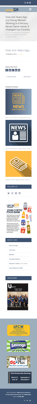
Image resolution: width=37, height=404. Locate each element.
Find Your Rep (13, 245)
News (21, 54)
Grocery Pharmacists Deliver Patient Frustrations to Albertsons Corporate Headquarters (18, 148)
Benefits (11, 254)
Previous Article (10, 77)
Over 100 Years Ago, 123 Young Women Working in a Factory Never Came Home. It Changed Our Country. (18, 50)
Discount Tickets (14, 263)
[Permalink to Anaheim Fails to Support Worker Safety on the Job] (18, 164)
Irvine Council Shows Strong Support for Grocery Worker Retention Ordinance (18, 117)
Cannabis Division (14, 259)
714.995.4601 (20, 396)
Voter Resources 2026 (15, 268)
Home (7, 32)
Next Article (28, 77)
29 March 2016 (11, 54)
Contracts (12, 250)
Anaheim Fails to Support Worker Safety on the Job (18, 179)
